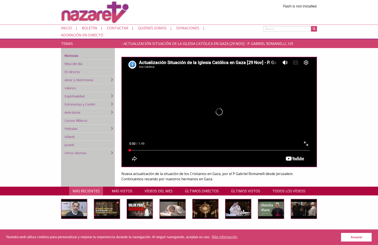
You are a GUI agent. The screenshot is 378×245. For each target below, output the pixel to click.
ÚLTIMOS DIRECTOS (202, 191)
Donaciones (187, 28)
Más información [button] (224, 237)
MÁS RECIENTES (86, 191)
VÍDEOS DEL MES (159, 191)
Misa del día (73, 63)
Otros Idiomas (75, 153)
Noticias (71, 55)
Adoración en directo (82, 35)
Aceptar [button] (356, 237)
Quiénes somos (152, 28)
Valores (70, 88)
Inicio (66, 28)
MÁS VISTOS (122, 191)
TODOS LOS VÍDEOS (288, 191)
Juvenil (69, 145)
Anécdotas (72, 112)
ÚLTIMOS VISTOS (245, 191)
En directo (72, 72)
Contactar (117, 28)
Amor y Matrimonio (79, 80)
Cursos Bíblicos (76, 120)
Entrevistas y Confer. (80, 104)
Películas (71, 128)
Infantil (70, 136)
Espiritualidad (75, 96)
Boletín (89, 28)
